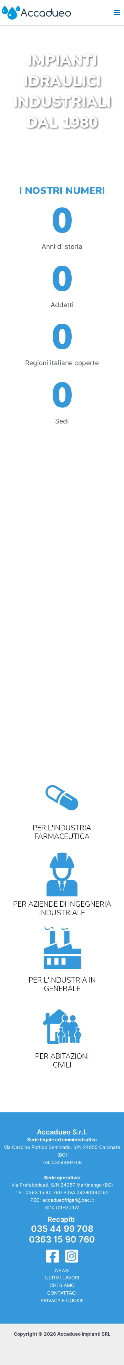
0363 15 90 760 (43, 1192)
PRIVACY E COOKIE (62, 1300)
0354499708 (67, 1162)
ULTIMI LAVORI (62, 1277)
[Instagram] (71, 1256)
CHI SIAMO (62, 1285)
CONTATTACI (62, 1293)
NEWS (62, 1270)
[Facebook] (52, 1256)
